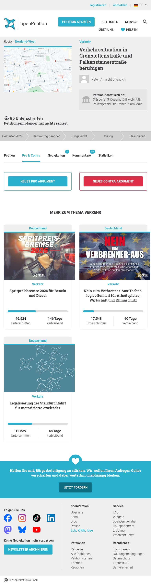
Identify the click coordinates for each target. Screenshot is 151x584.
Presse (75, 526)
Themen (76, 563)
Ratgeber (77, 549)
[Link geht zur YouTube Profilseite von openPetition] (37, 529)
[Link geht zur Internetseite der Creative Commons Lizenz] (6, 580)
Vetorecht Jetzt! (123, 535)
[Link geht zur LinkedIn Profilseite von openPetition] (51, 518)
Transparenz (121, 549)
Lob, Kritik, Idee (82, 530)
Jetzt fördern (75, 487)
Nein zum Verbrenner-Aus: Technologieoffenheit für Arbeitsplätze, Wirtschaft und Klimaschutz (113, 295)
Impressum (120, 563)
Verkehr (85, 42)
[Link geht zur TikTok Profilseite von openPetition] (37, 518)
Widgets (118, 517)
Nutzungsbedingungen (128, 554)
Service (131, 22)
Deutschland (38, 228)
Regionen (77, 567)
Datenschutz (121, 558)
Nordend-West (25, 41)
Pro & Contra (31, 155)
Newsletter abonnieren (28, 549)
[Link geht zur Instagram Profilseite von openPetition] (22, 518)
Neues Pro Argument (37, 181)
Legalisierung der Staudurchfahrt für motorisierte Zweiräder (38, 405)
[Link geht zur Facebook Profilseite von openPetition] (8, 518)
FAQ (116, 512)
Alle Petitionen (81, 554)
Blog (74, 521)
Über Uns (106, 30)
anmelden (120, 5)
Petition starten (76, 22)
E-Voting (119, 530)
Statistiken (105, 155)
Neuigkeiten (56, 153)
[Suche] (144, 21)
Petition (9, 155)
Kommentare (81, 153)
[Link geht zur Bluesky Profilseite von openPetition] (22, 529)
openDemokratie (124, 521)
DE (140, 5)
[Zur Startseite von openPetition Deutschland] (26, 23)
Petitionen (109, 22)
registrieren (98, 5)
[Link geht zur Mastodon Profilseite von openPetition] (8, 529)
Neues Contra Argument (113, 181)
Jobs (74, 517)
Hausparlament (123, 526)
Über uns (77, 512)
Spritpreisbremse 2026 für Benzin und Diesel (37, 293)
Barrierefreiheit (123, 567)
